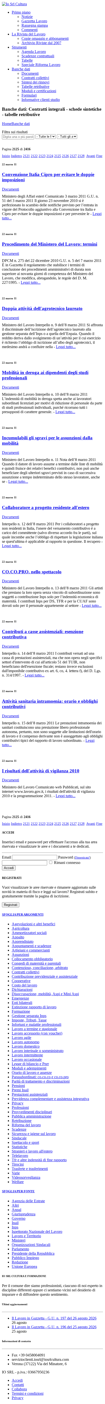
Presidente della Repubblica (33, 1253)
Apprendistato (22, 941)
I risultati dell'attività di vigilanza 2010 (40, 770)
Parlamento (20, 1249)
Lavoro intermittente (27, 1055)
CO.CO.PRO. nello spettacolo (32, 571)
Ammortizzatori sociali (29, 933)
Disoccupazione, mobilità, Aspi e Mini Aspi (45, 994)
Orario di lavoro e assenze (32, 1072)
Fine (99, 156)
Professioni (20, 1107)
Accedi (17, 1380)
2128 (81, 156)
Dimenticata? (82, 857)
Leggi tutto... (31, 282)
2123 (42, 156)
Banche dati (21, 69)
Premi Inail (20, 1090)
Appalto (18, 937)
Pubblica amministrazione (31, 1116)
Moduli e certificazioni (38, 91)
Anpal (16, 1210)
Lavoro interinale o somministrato (37, 1051)
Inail (15, 1223)
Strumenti (19, 47)
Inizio (6, 156)
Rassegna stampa (34, 25)
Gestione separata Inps (29, 1016)
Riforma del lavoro (26, 1125)
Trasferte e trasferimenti (30, 1169)
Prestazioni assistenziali (30, 1094)
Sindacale (19, 1138)
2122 (34, 156)
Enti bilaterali (22, 1003)
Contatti (18, 1385)
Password (74, 857)
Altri (15, 1205)
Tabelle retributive (35, 86)
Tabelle (27, 60)
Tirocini (18, 1164)
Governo (18, 1218)
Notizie (27, 17)
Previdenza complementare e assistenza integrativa (50, 1099)
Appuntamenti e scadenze (31, 946)
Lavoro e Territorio (26, 1236)
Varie (16, 1173)
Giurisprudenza (23, 1214)
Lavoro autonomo (25, 1042)
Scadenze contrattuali (37, 56)
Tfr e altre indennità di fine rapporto (39, 1160)
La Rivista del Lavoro (28, 34)
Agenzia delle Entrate (28, 1201)
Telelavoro (20, 1155)
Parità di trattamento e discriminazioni (41, 1081)
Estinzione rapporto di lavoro (34, 1007)
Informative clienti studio (40, 100)
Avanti (90, 156)
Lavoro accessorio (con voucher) (37, 1033)
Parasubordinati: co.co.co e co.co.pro (40, 1077)
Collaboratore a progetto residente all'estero (45, 507)
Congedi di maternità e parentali (36, 963)
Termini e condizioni (27, 1393)
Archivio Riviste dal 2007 (41, 43)
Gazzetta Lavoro (34, 21)
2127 (73, 156)
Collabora (19, 1389)
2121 (26, 156)
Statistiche (19, 1147)
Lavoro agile (21, 1038)
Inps (15, 1227)
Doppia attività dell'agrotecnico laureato (42, 308)
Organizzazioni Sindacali (31, 1245)
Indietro (16, 156)
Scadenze (19, 1129)
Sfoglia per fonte (18, 1191)
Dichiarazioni (22, 989)
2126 (65, 156)
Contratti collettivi (35, 78)
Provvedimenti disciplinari (32, 1112)
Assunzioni (20, 955)
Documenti (30, 73)
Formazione (21, 1011)
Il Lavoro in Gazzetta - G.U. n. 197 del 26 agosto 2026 (54, 1318)
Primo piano (21, 12)
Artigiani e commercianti (31, 950)
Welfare (18, 1182)
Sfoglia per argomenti (22, 914)
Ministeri (18, 1240)
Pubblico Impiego (25, 1258)
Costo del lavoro (24, 985)
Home (6, 124)
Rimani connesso (66, 863)
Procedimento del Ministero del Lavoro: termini (49, 244)
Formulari (29, 95)
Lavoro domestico (26, 1046)
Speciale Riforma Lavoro (40, 65)
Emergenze (20, 998)
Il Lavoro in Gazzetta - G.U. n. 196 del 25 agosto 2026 (54, 1327)
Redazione (20, 1262)
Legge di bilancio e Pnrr (30, 1064)
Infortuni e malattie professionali (36, 1024)
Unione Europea (24, 1266)
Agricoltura (20, 928)
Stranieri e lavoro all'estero (32, 1151)
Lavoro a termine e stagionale (34, 1029)
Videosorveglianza (26, 1177)
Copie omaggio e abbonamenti (45, 38)
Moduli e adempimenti (29, 1068)
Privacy (17, 1103)
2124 (49, 156)
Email (6, 857)
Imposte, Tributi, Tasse (29, 1020)
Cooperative (21, 981)
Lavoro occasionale (27, 1059)
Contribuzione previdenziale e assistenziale (45, 976)
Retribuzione (22, 1121)
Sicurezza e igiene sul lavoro (34, 1134)
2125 (57, 156)
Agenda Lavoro (33, 52)
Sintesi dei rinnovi (35, 82)
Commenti (29, 30)
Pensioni (18, 1086)
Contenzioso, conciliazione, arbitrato (40, 968)
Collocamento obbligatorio (32, 959)
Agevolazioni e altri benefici (33, 924)
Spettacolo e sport (25, 1142)
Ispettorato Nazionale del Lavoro (37, 1231)
